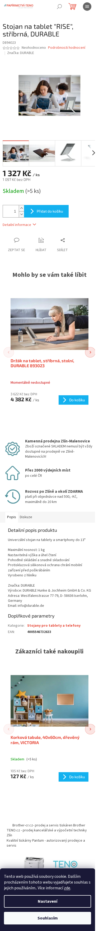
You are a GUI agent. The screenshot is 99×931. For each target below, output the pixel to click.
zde (67, 888)
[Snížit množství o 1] (21, 214)
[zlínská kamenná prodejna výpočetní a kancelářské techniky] (65, 865)
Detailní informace (17, 225)
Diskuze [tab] (26, 517)
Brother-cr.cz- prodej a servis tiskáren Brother (48, 825)
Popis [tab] (11, 517)
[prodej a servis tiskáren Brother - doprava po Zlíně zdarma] (34, 865)
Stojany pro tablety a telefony (54, 625)
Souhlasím (47, 918)
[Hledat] (59, 6)
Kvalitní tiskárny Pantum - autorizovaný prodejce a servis (46, 843)
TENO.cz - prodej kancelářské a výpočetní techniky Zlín (47, 833)
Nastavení (47, 901)
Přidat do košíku (50, 211)
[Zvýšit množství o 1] (21, 208)
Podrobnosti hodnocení (66, 47)
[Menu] (87, 6)
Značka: (20, 53)
